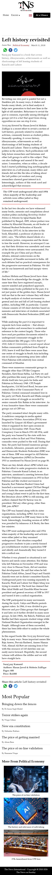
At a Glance (42, 15)
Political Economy (21, 45)
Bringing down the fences (19, 704)
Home (6, 15)
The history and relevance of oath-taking (26, 827)
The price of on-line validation (22, 748)
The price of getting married (21, 737)
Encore (14, 15)
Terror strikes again (15, 715)
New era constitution (16, 726)
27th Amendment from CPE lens (26, 859)
